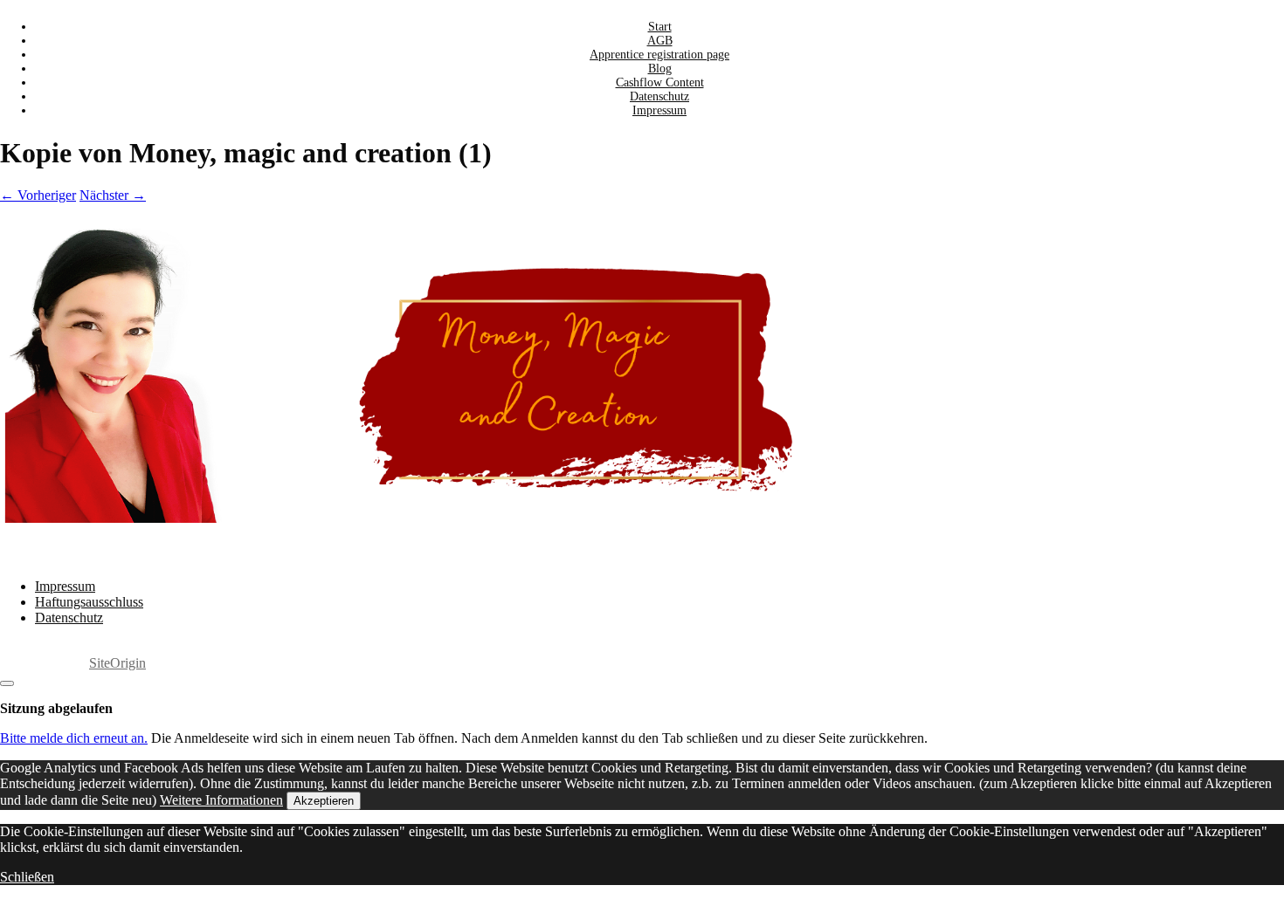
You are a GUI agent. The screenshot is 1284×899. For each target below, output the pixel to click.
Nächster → (112, 195)
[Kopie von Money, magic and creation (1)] (524, 518)
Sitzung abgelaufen (56, 708)
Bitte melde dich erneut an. (74, 738)
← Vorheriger (38, 195)
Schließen (27, 876)
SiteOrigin (117, 662)
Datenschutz (69, 617)
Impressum (659, 110)
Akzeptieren (323, 800)
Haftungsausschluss (89, 601)
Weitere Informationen (221, 800)
